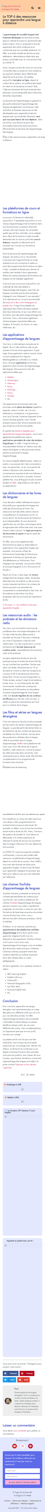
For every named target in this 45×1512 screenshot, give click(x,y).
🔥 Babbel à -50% (12, 1097)
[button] (39, 8)
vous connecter (19, 1430)
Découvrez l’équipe (20, 1500)
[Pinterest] (30, 1446)
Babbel (10, 377)
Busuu (9, 386)
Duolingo (11, 389)
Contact (7, 1500)
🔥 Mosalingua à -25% (12, 1084)
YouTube (13, 902)
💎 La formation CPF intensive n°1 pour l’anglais (20, 1111)
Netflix (20, 743)
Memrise (11, 383)
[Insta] (22, 1446)
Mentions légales (27, 1503)
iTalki (14, 482)
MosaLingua (12, 380)
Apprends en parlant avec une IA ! (20, 1240)
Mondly (10, 395)
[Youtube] (14, 1446)
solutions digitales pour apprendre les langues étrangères (19, 432)
